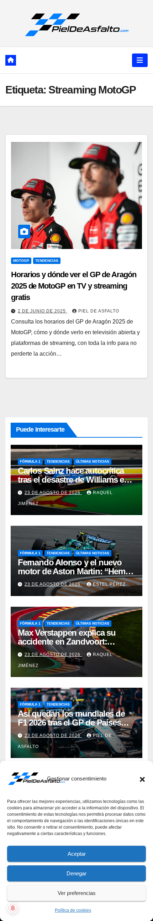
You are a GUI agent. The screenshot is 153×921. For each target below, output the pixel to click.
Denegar (76, 873)
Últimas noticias (92, 461)
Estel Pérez (109, 584)
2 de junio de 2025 (42, 311)
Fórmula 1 (30, 461)
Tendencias (46, 261)
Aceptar (77, 854)
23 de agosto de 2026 (53, 492)
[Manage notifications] (13, 908)
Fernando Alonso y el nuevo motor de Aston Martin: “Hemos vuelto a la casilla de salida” (76, 571)
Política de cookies (73, 910)
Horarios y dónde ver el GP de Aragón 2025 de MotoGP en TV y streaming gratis (73, 286)
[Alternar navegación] (140, 60)
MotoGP (21, 261)
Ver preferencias (77, 893)
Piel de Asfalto (98, 311)
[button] (142, 778)
